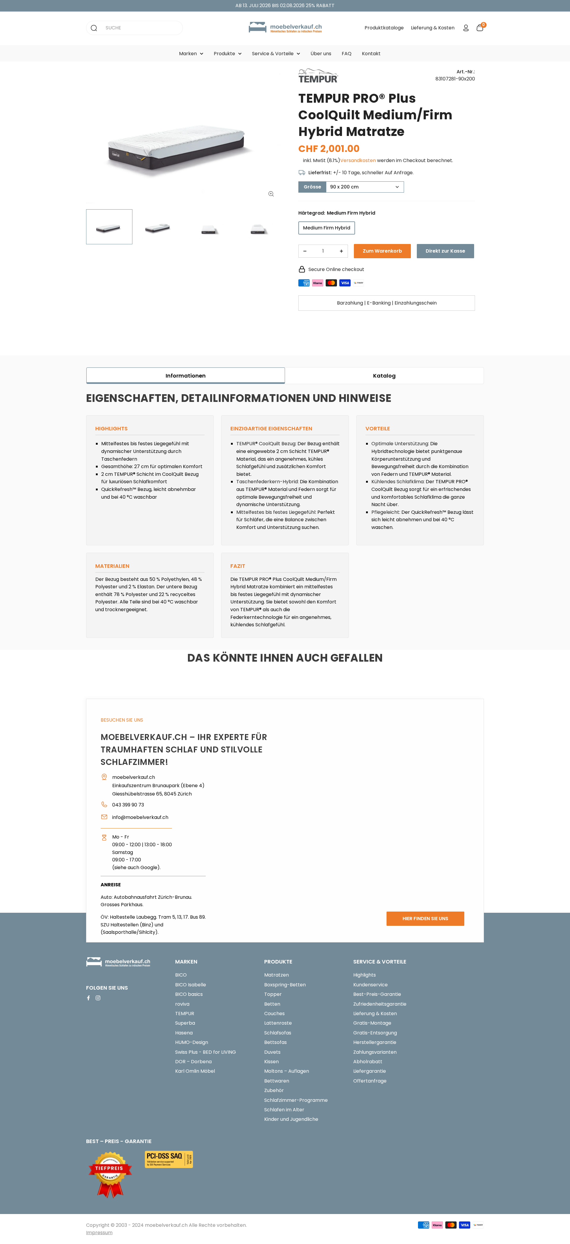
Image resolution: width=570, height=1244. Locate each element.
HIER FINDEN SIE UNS (425, 918)
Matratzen (276, 975)
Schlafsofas (277, 1032)
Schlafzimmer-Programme (296, 1100)
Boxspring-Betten (285, 984)
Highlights (364, 975)
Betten (272, 1004)
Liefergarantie (369, 1071)
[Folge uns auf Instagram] (98, 998)
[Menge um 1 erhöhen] (341, 251)
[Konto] (466, 28)
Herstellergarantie (374, 1042)
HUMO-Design (191, 1042)
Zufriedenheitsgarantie (379, 1004)
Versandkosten (358, 160)
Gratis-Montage (372, 1023)
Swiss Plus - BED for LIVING (205, 1052)
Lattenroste (278, 1023)
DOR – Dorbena (193, 1061)
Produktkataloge (384, 27)
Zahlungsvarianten (375, 1052)
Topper (273, 994)
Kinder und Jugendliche (291, 1119)
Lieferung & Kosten (433, 27)
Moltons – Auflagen (286, 1071)
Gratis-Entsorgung (375, 1032)
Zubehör (274, 1090)
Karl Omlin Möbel (195, 1071)
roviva (182, 1004)
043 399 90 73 (128, 804)
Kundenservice (370, 984)
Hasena (184, 1032)
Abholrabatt (367, 1061)
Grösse (312, 186)
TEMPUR (184, 1013)
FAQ (347, 53)
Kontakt (371, 53)
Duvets (272, 1052)
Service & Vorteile (273, 53)
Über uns (321, 53)
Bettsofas (275, 1042)
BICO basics (189, 994)
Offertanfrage (370, 1080)
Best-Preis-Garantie (377, 994)
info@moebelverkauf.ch (140, 817)
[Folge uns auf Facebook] (88, 998)
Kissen (271, 1061)
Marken (188, 53)
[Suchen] (93, 28)
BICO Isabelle (190, 984)
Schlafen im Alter (284, 1109)
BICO (181, 975)
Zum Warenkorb (382, 251)
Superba (185, 1023)
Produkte (224, 53)
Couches (274, 1013)
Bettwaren (276, 1080)
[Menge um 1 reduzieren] (305, 251)
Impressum (99, 1232)
